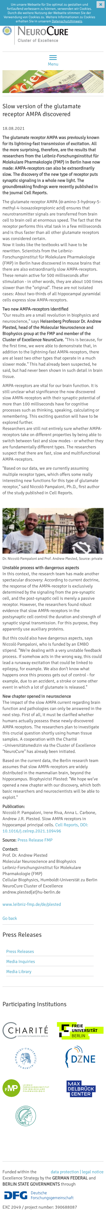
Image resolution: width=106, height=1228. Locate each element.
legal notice (93, 1172)
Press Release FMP (35, 840)
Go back (9, 918)
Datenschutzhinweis (67, 21)
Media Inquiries (20, 961)
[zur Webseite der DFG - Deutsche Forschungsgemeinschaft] (38, 1201)
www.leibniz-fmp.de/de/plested (31, 904)
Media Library (18, 971)
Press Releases (20, 951)
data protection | (66, 1172)
